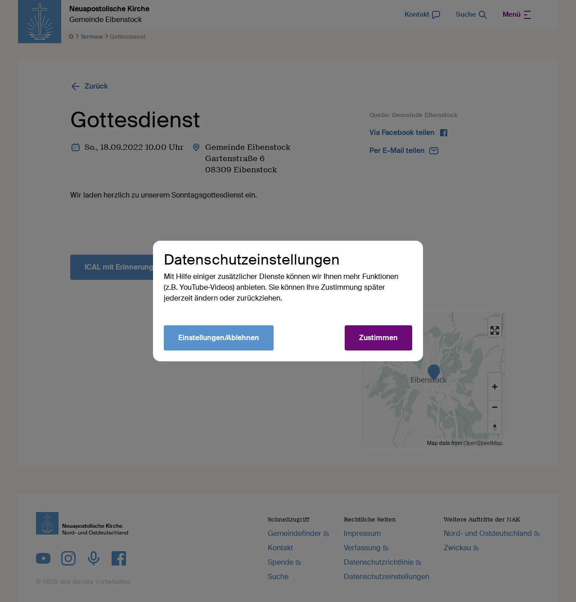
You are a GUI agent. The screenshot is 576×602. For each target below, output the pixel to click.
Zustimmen (378, 337)
